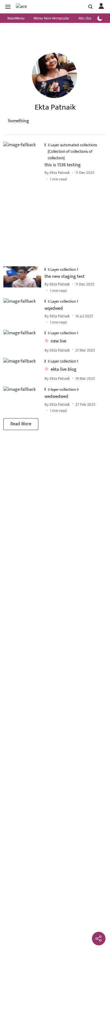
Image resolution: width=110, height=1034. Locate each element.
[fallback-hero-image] (24, 162)
